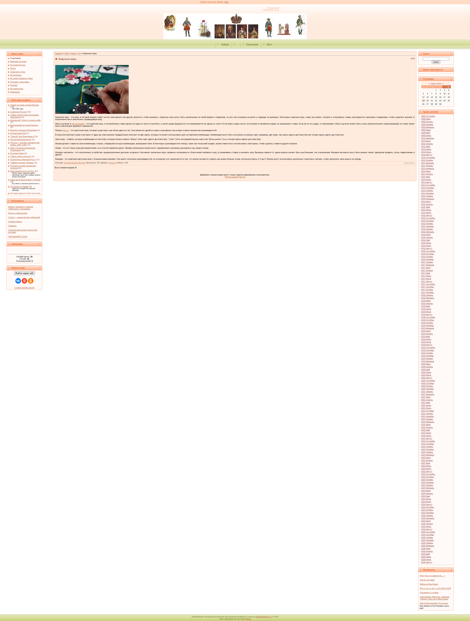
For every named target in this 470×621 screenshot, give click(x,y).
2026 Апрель (427, 551)
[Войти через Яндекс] (24, 281)
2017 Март (426, 268)
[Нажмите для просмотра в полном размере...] (92, 113)
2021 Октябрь (427, 411)
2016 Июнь (426, 243)
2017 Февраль (427, 265)
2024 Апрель (427, 493)
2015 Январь (427, 196)
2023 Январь (427, 452)
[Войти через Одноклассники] (30, 281)
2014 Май (425, 177)
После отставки (427, 580)
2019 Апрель (427, 334)
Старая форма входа (24, 288)
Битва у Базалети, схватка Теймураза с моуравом (20, 208)
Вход (269, 44)
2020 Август (426, 378)
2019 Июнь (426, 339)
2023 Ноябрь (427, 480)
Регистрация (252, 44)
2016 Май (425, 240)
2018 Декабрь (427, 325)
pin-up (66, 130)
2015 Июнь (426, 210)
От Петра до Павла (19, 186)
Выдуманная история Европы (24, 125)
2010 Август (426, 155)
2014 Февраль (427, 168)
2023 (66, 53)
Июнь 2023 (436, 84)
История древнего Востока (22, 193)
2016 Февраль (427, 232)
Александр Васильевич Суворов (25, 180)
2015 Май (425, 207)
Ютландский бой (18, 133)
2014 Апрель (427, 174)
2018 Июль (426, 312)
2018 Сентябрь (428, 317)
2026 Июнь (426, 557)
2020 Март (426, 364)
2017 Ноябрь (427, 290)
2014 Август (426, 182)
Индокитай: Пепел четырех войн (25, 120)
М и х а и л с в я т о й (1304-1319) (435, 588)
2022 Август (426, 438)
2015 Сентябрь (428, 218)
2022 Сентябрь (428, 441)
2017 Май (425, 273)
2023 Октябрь (427, 477)
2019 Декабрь (427, 356)
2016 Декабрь (427, 259)
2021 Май (425, 402)
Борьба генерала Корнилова (23, 130)
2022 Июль (426, 435)
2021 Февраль (427, 394)
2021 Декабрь (427, 416)
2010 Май (425, 146)
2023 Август (426, 471)
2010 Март (426, 141)
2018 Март (426, 301)
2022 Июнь (426, 433)
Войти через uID (24, 273)
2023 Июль (426, 469)
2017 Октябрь (427, 287)
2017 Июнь (426, 276)
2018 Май (425, 306)
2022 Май (425, 430)
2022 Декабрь (427, 449)
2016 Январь (427, 229)
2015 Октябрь (427, 221)
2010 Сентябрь (428, 157)
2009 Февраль (427, 127)
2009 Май (425, 133)
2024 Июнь (426, 499)
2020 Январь (427, 358)
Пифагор (12, 226)
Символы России (18, 112)
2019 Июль (426, 342)
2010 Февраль (427, 138)
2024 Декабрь (427, 513)
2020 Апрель (427, 367)
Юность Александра (17, 213)
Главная (225, 44)
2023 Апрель (427, 460)
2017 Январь (427, 262)
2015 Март (426, 201)
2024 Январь (427, 485)
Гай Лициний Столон (17, 236)
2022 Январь (427, 419)
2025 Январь (427, 515)
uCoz (248, 619)
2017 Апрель (427, 270)
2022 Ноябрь (427, 447)
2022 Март (426, 424)
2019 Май (425, 336)
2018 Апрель (427, 303)
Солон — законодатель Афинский (24, 217)
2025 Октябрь (427, 535)
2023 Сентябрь (428, 474)
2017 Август (426, 281)
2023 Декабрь (427, 482)
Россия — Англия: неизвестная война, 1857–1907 (24, 144)
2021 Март (426, 397)
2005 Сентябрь (428, 116)
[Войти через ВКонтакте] (18, 281)
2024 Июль (426, 502)
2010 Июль (426, 152)
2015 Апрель (427, 204)
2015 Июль (426, 212)
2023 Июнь (426, 466)
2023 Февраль (427, 455)
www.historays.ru (263, 616)
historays (112, 163)
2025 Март (426, 521)
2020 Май (425, 369)
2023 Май (425, 463)
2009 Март (426, 130)
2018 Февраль (427, 298)
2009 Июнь (426, 135)
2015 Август (426, 215)
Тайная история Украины (22, 163)
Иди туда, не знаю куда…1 (432, 576)
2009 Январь (427, 124)
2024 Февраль (427, 488)
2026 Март (426, 548)
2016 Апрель (427, 237)
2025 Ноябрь (427, 537)
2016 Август (426, 248)
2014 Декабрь (427, 193)
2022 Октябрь (427, 444)
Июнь (73, 53)
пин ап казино (78, 124)
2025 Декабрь (427, 540)
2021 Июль (426, 408)
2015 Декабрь (427, 226)
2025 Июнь (426, 526)
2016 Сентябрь (428, 251)
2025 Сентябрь (428, 532)
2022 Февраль (427, 422)
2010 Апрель (427, 144)
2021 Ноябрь (427, 413)
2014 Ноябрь (427, 190)
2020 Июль (426, 375)
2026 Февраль (427, 546)
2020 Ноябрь (427, 386)
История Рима (17, 153)
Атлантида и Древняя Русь (22, 159)
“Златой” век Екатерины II (22, 136)
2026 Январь (427, 543)
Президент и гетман (429, 592)
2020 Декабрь (427, 389)
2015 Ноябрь (427, 223)
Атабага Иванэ (15, 221)
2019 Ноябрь (427, 353)
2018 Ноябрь (427, 323)
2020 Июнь (426, 372)
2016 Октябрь (427, 254)
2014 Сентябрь (428, 185)
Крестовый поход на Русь (22, 171)
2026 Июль (426, 559)
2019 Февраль (427, 328)
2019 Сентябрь (428, 347)
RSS (226, 2)
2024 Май (425, 496)
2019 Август (426, 345)
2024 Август (426, 504)
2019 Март (426, 331)
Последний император (20, 139)
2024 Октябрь (427, 507)
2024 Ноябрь (427, 510)
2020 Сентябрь (428, 380)
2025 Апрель (427, 524)
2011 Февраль (427, 163)
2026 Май (425, 554)
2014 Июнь (426, 179)
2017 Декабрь (427, 292)
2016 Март (426, 234)
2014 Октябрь (427, 188)
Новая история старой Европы (24, 105)
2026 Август (426, 562)
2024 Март (426, 491)
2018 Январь (427, 295)
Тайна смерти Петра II (20, 156)
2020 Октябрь (427, 383)
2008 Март (426, 119)
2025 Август (426, 529)
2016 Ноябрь (427, 257)
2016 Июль (426, 246)
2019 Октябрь (427, 350)
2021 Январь (427, 391)
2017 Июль (426, 279)
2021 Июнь (426, 405)
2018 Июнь (426, 309)
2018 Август (426, 314)
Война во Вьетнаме (429, 584)
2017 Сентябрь (428, 284)
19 (79, 53)
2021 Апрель (427, 400)
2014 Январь (427, 166)
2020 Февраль (427, 361)
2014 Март (426, 171)
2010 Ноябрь (427, 160)
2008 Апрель (427, 122)
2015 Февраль (427, 199)
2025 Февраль (427, 518)
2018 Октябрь (427, 320)
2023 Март (426, 458)
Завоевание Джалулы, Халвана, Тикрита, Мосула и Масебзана (435, 598)
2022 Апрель (427, 427)
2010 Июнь (426, 149)
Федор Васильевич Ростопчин (434, 603)
